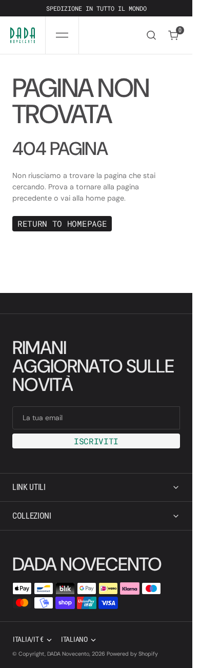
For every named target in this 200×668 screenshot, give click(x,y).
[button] (62, 35)
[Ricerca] (151, 35)
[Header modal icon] (62, 35)
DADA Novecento (68, 653)
